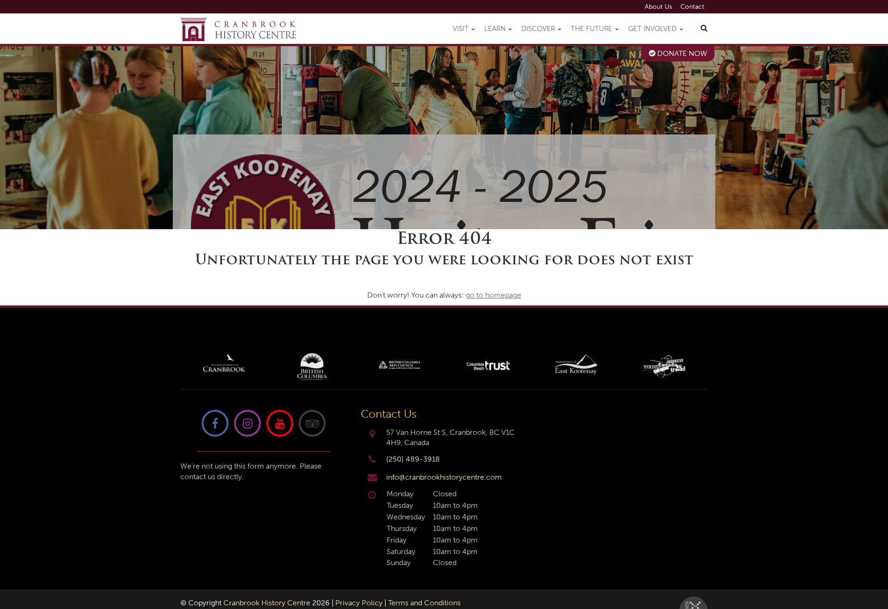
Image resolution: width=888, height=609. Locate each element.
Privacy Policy (358, 602)
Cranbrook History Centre (266, 602)
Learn (495, 28)
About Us (658, 7)
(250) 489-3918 (413, 459)
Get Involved (653, 28)
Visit (461, 28)
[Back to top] (873, 573)
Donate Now (681, 53)
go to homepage (493, 295)
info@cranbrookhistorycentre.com (444, 477)
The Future (592, 28)
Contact (692, 7)
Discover (539, 28)
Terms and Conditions (424, 602)
